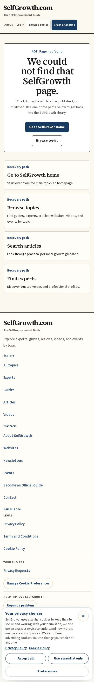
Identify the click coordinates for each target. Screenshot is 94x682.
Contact (10, 497)
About (8, 25)
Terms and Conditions (20, 536)
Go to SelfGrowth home (47, 127)
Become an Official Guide (23, 485)
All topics (10, 365)
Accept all (26, 658)
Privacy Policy (14, 524)
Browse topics (47, 140)
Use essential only (68, 658)
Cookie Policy (14, 548)
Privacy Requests (16, 570)
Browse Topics (38, 25)
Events (8, 473)
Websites (10, 448)
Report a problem (20, 605)
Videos (8, 414)
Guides (8, 390)
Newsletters (13, 460)
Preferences (47, 671)
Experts (9, 377)
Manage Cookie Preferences (28, 583)
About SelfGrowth (17, 435)
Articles (9, 402)
